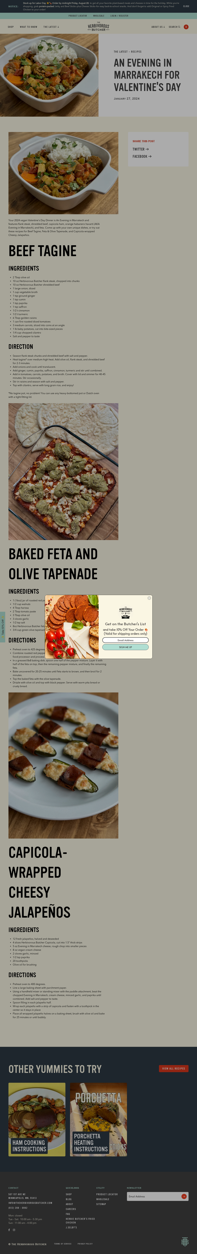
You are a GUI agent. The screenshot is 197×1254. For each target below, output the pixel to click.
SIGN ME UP (125, 647)
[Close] (149, 598)
